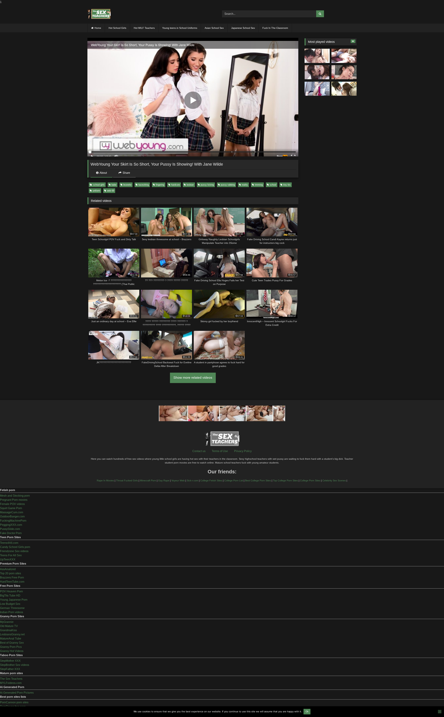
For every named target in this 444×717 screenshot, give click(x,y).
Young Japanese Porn (13, 599)
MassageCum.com (11, 512)
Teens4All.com (9, 542)
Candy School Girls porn (15, 547)
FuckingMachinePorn (13, 520)
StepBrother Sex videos (14, 664)
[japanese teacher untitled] (317, 56)
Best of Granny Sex (12, 642)
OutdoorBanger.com (12, 516)
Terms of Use (220, 451)
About (103, 172)
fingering (160, 184)
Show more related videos (192, 377)
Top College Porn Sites (285, 480)
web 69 (110, 190)
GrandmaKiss (8, 630)
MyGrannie (7, 621)
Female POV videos (12, 504)
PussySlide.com (10, 528)
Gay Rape (163, 480)
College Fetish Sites (211, 480)
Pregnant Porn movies (13, 499)
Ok (307, 711)
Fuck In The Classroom (275, 28)
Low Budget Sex (10, 603)
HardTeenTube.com (12, 581)
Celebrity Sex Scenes (334, 480)
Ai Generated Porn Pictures (17, 692)
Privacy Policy (243, 451)
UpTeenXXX (7, 559)
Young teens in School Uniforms (179, 28)
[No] (439, 711)
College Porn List (233, 480)
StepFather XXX (10, 669)
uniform (96, 190)
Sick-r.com (192, 480)
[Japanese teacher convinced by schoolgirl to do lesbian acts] (344, 89)
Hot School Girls (117, 28)
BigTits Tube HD (10, 595)
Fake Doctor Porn (11, 533)
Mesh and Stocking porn (15, 495)
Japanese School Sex (243, 28)
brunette (127, 184)
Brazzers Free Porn (12, 577)
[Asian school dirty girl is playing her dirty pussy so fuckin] (317, 89)
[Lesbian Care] (317, 72)
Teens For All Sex (11, 555)
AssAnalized (8, 569)
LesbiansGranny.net (12, 634)
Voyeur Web (178, 480)
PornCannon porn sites (14, 702)
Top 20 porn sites (10, 573)
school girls (99, 184)
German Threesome (12, 608)
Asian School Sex (214, 28)
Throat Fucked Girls (127, 480)
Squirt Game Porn (11, 508)
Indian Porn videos (11, 612)
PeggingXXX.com (11, 524)
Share (126, 172)
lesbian (190, 184)
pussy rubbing (228, 184)
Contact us (199, 451)
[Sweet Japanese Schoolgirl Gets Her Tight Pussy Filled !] (344, 56)
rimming (259, 184)
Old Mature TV (9, 626)
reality (245, 184)
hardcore (175, 184)
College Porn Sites (310, 480)
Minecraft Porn (148, 480)
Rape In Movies (105, 480)
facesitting (143, 184)
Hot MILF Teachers (144, 28)
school (273, 184)
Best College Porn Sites (258, 480)
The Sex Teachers (11, 678)
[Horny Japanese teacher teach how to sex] (344, 72)
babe (114, 184)
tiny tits (287, 184)
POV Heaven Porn (11, 591)
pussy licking (207, 184)
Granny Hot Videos (11, 651)
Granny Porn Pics (11, 646)
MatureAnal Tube (10, 638)
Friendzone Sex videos (14, 551)
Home (98, 28)
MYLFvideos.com (11, 682)
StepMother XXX (10, 660)
